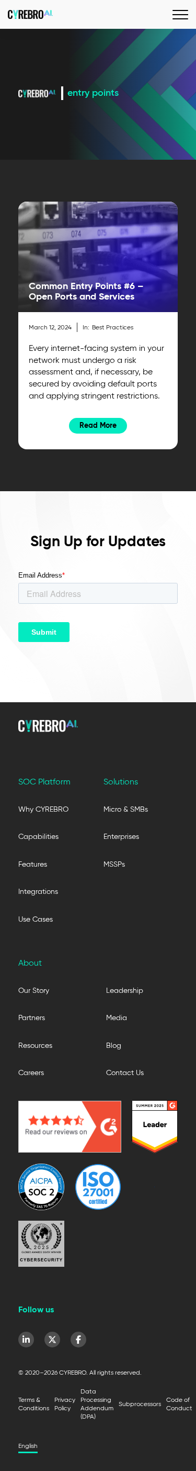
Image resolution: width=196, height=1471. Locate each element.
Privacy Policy (64, 1404)
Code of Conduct (179, 1404)
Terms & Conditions (33, 1404)
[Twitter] (52, 1339)
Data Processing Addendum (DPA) (96, 1403)
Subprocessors (140, 1404)
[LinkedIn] (26, 1339)
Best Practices (112, 327)
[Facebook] (78, 1339)
